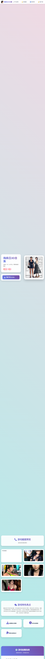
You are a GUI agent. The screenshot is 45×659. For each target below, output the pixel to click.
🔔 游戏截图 (24, 1)
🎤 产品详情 (16, 1)
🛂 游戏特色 (32, 1)
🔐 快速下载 (40, 1)
